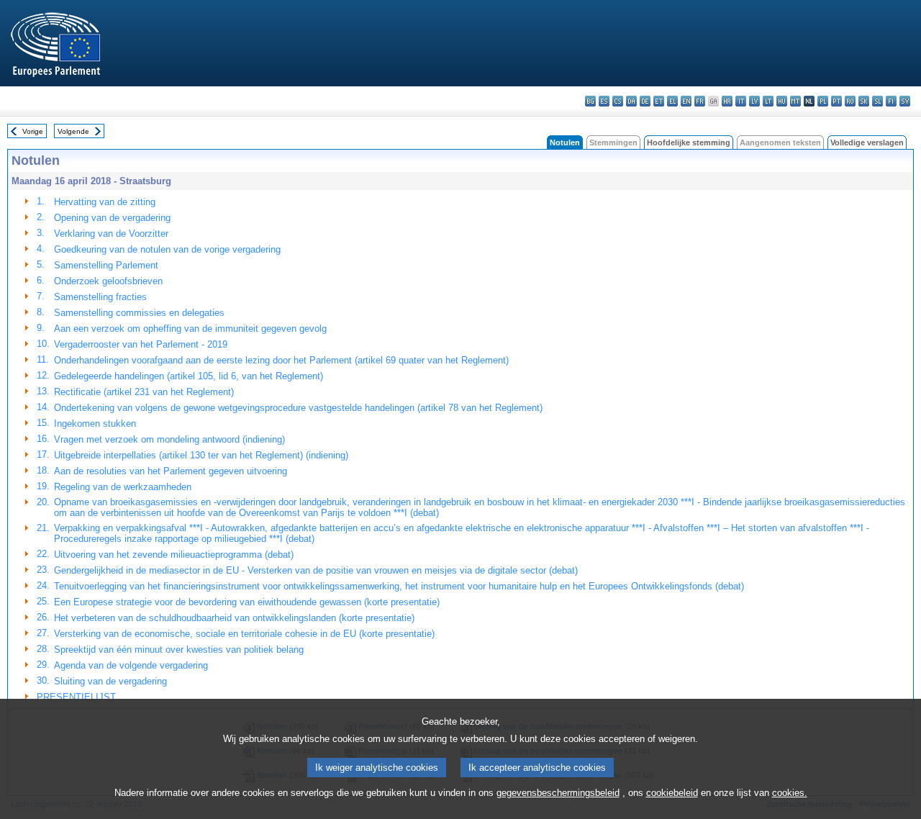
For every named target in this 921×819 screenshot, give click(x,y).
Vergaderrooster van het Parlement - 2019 (140, 344)
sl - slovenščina (877, 101)
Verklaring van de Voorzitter (111, 233)
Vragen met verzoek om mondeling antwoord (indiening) (169, 439)
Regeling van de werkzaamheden (122, 486)
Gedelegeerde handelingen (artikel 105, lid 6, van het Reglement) (188, 376)
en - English (686, 101)
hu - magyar (781, 101)
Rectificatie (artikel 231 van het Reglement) (144, 391)
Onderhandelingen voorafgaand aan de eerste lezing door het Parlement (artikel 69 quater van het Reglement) (281, 360)
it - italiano (740, 101)
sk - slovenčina (863, 101)
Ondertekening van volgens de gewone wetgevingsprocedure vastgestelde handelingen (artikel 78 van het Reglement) (298, 407)
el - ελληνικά (672, 101)
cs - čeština (617, 101)
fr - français (699, 101)
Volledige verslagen (867, 142)
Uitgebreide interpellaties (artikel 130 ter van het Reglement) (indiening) (201, 455)
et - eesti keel (658, 101)
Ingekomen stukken (95, 423)
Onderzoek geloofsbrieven (108, 281)
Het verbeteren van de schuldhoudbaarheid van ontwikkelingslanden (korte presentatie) (234, 617)
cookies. (789, 792)
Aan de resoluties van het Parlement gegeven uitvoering (170, 471)
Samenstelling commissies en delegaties (139, 312)
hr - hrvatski (727, 101)
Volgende (73, 131)
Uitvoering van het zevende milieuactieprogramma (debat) (174, 554)
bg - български (590, 101)
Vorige (32, 131)
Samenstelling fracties (100, 296)
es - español (604, 101)
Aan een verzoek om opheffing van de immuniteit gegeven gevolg (190, 328)
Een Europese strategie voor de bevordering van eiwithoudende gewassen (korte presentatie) (247, 602)
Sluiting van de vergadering (110, 681)
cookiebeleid (672, 792)
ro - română (850, 101)
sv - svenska (904, 101)
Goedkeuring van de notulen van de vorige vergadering (167, 249)
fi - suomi (891, 101)
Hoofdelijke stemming (688, 142)
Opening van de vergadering (112, 217)
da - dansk (631, 101)
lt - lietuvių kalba (768, 101)
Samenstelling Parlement (106, 265)
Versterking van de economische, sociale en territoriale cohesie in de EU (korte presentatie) (244, 633)
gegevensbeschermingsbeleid (558, 792)
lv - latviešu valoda (754, 101)
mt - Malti (795, 101)
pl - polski (822, 101)
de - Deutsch (645, 101)
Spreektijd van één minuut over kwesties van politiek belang (179, 649)
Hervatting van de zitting (104, 201)
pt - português (836, 101)
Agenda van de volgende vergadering (131, 665)
